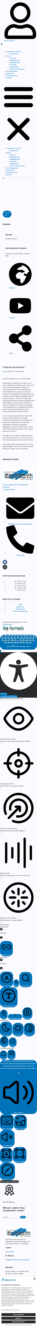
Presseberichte (11, 76)
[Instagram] (5, 567)
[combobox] (18, 642)
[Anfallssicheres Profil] (1, 788)
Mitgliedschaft (15, 62)
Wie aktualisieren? (18, 1071)
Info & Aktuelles (12, 71)
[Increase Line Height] (1, 959)
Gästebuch (10, 73)
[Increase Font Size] (1, 929)
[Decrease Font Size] (1, 937)
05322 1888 (9, 1252)
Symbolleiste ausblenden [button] (9, 696)
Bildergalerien (15, 60)
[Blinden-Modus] (1, 878)
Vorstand (13, 65)
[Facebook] (5, 562)
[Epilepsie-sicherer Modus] (1, 922)
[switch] (1, 743)
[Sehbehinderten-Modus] (1, 743)
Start (4, 371)
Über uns (13, 58)
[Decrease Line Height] (1, 968)
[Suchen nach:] (11, 1217)
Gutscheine (14, 54)
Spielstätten (14, 67)
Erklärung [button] (4, 694)
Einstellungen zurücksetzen (9, 1181)
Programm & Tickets (13, 52)
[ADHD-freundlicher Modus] (1, 833)
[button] (18, 113)
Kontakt (9, 78)
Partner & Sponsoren (17, 69)
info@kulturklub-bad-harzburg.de (17, 1260)
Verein (8, 56)
